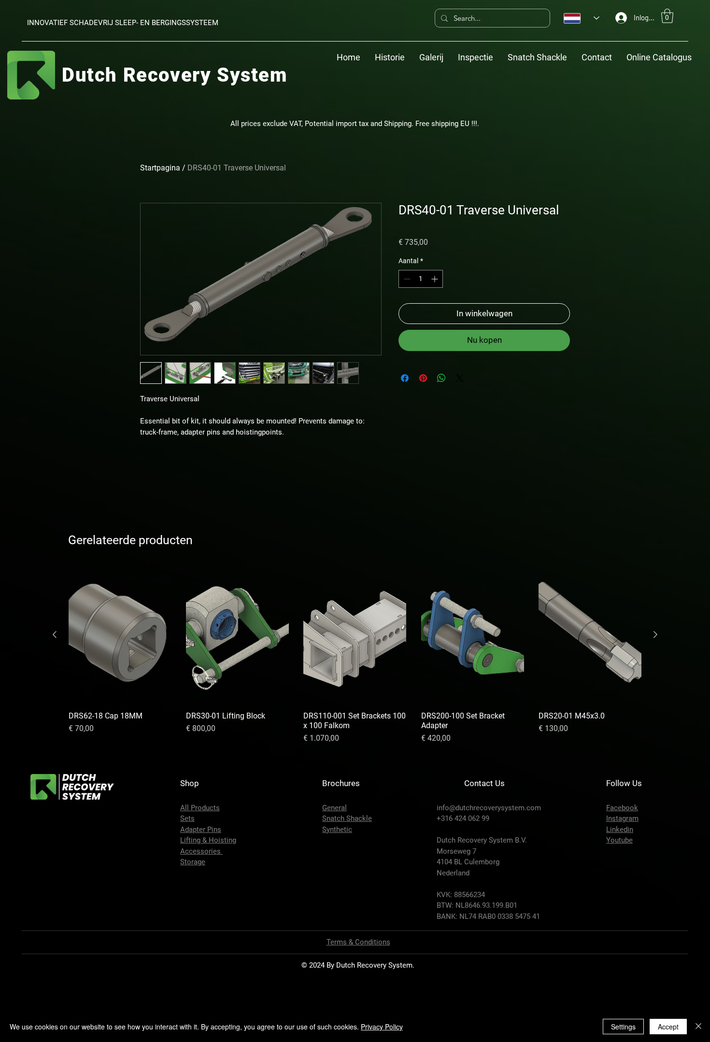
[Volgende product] (655, 698)
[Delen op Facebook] (405, 378)
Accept (668, 1026)
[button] (667, 16)
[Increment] (435, 278)
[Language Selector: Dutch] (581, 18)
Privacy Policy (382, 1026)
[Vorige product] (54, 698)
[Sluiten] (698, 1026)
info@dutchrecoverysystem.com (489, 872)
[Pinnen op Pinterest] (423, 378)
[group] (355, 719)
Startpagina (160, 167)
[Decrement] (406, 278)
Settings (623, 1026)
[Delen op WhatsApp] (441, 378)
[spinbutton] (420, 278)
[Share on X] (460, 378)
